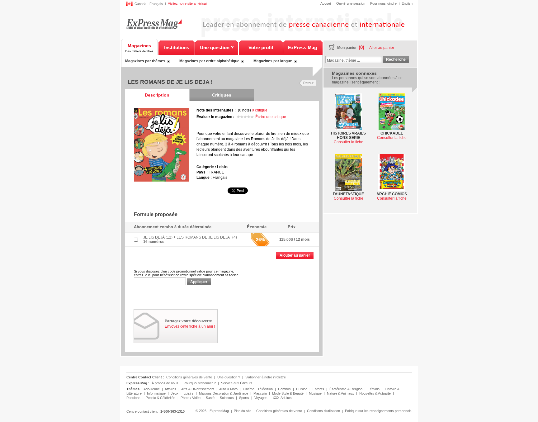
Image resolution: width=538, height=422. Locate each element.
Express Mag (154, 23)
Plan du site (242, 411)
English (407, 3)
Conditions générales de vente (189, 377)
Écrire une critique (270, 117)
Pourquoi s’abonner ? (200, 383)
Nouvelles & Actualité (375, 393)
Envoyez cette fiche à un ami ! (190, 326)
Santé (210, 398)
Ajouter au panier (295, 255)
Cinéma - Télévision (258, 389)
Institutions (176, 47)
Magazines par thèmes (145, 61)
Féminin (374, 389)
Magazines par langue (272, 61)
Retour (308, 83)
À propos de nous (165, 383)
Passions (133, 398)
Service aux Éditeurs (236, 383)
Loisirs (189, 393)
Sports (244, 398)
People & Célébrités (161, 398)
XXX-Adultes (282, 398)
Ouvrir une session (350, 3)
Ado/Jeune (152, 389)
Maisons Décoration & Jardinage (224, 393)
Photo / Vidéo (191, 398)
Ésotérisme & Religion (346, 389)
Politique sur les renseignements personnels (378, 411)
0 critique (259, 110)
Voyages (261, 398)
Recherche (396, 59)
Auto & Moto (228, 389)
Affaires (171, 389)
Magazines (139, 47)
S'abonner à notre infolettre (265, 377)
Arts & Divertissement (198, 389)
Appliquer (198, 282)
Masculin (260, 393)
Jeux (175, 393)
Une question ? (216, 47)
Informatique (157, 393)
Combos (285, 389)
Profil (260, 47)
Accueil (325, 3)
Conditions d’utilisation (323, 411)
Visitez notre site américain (188, 3)
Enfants (319, 389)
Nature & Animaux (341, 393)
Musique (316, 393)
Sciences (227, 398)
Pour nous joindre (383, 3)
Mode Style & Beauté (288, 393)
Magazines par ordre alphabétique (209, 61)
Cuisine (302, 389)
